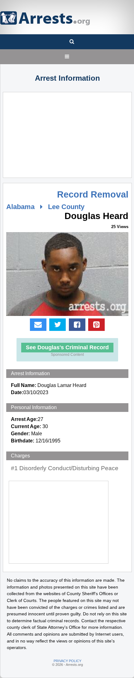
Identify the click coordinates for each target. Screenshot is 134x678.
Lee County (66, 207)
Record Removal (92, 194)
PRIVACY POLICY (67, 661)
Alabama (20, 207)
